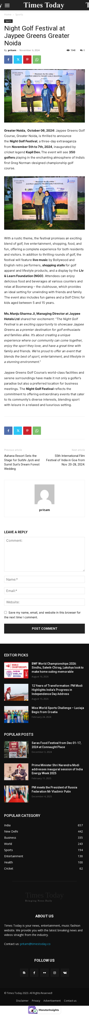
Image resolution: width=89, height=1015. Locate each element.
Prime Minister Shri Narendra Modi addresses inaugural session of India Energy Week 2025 (57, 769)
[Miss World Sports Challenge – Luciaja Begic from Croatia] (16, 714)
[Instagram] (55, 973)
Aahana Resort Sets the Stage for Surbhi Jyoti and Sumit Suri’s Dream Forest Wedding (22, 462)
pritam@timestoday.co (35, 944)
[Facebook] (8, 59)
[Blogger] (24, 973)
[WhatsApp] (37, 59)
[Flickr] (44, 973)
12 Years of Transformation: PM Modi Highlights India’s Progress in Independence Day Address (57, 689)
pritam (12, 50)
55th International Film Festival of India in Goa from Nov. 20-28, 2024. (65, 460)
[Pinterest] (27, 59)
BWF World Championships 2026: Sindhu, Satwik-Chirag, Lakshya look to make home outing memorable (58, 667)
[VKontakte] (65, 973)
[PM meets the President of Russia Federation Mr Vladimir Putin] (16, 794)
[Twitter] (18, 59)
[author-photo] (44, 504)
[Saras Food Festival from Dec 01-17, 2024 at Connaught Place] (16, 749)
